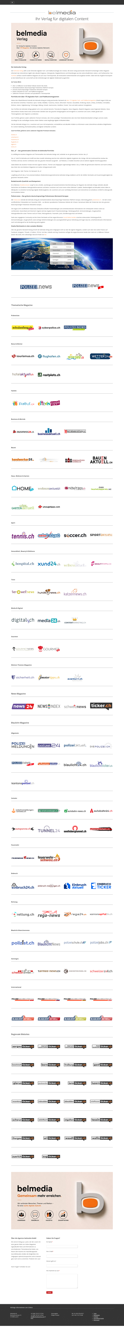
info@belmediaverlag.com (37, 1317)
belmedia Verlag (18, 71)
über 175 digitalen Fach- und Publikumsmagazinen (81, 100)
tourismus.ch (15, 139)
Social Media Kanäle (99, 1318)
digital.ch (13, 144)
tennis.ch (13, 147)
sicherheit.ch (14, 137)
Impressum (96, 1320)
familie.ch (14, 135)
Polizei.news (17, 200)
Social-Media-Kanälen (69, 217)
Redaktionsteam (25, 185)
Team (95, 1313)
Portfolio (13, 75)
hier (45, 234)
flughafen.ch (14, 142)
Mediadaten (97, 1315)
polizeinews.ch (96, 200)
